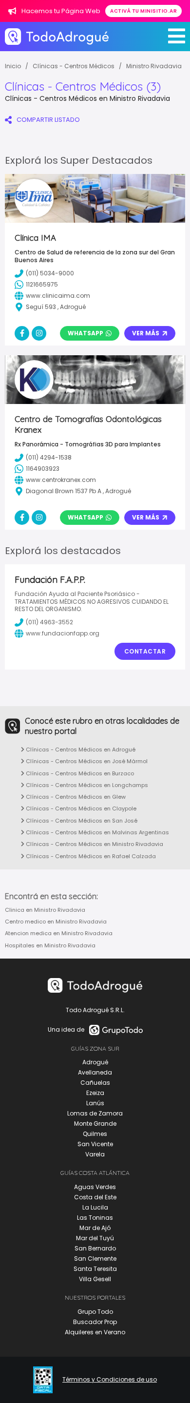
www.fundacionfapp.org (62, 633)
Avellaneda (95, 1072)
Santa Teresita (95, 1269)
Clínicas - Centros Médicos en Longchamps (86, 785)
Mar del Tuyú (95, 1238)
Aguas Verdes (95, 1187)
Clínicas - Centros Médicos (73, 66)
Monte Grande (95, 1123)
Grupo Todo (95, 1311)
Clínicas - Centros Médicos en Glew (75, 797)
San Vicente (95, 1144)
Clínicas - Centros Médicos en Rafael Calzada (90, 856)
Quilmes (95, 1134)
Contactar (145, 651)
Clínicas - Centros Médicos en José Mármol (86, 761)
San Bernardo (95, 1248)
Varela (95, 1154)
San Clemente (95, 1258)
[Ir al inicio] (57, 36)
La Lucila (95, 1207)
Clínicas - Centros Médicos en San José (80, 821)
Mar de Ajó (95, 1228)
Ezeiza (95, 1093)
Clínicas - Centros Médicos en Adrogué (79, 749)
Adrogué (95, 1062)
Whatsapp (85, 333)
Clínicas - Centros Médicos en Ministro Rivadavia (93, 844)
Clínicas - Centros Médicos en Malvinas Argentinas (96, 832)
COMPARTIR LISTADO (48, 119)
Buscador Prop (95, 1322)
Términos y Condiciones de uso (109, 1380)
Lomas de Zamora (95, 1113)
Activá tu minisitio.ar (143, 11)
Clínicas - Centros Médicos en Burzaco (79, 773)
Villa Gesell (95, 1279)
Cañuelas (95, 1082)
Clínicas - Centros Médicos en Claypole (80, 808)
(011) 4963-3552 (49, 622)
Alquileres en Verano (95, 1332)
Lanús (95, 1103)
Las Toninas (95, 1217)
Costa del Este (95, 1197)
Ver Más (145, 333)
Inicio (13, 66)
